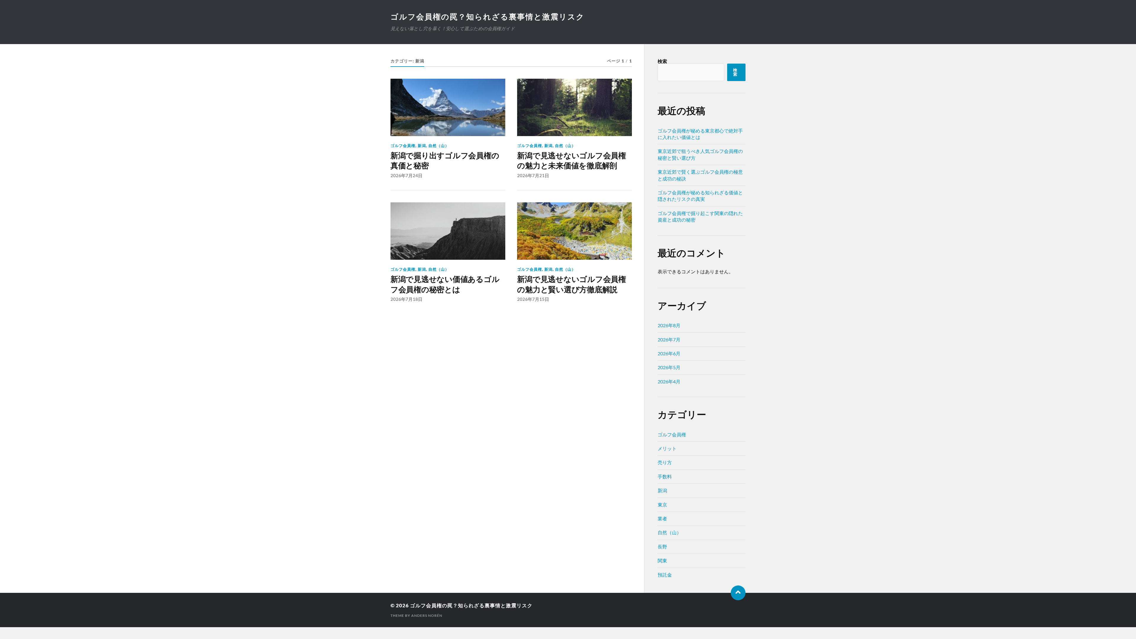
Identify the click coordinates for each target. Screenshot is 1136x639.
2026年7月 (669, 339)
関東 (662, 560)
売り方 (665, 462)
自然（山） (438, 145)
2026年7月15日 (533, 299)
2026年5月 (669, 367)
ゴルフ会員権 (402, 145)
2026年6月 (669, 353)
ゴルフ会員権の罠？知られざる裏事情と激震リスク (487, 16)
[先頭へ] (738, 592)
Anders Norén (426, 615)
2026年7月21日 (533, 175)
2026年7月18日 (406, 299)
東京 (662, 504)
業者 (662, 518)
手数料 (665, 476)
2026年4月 (669, 381)
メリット (667, 448)
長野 (662, 546)
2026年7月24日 (406, 175)
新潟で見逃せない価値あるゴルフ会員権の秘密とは (444, 284)
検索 (662, 61)
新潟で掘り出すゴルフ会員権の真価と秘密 (444, 160)
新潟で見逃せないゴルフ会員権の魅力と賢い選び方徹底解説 (571, 284)
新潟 (422, 145)
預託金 (665, 574)
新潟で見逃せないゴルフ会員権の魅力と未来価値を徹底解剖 (571, 160)
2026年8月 (669, 325)
